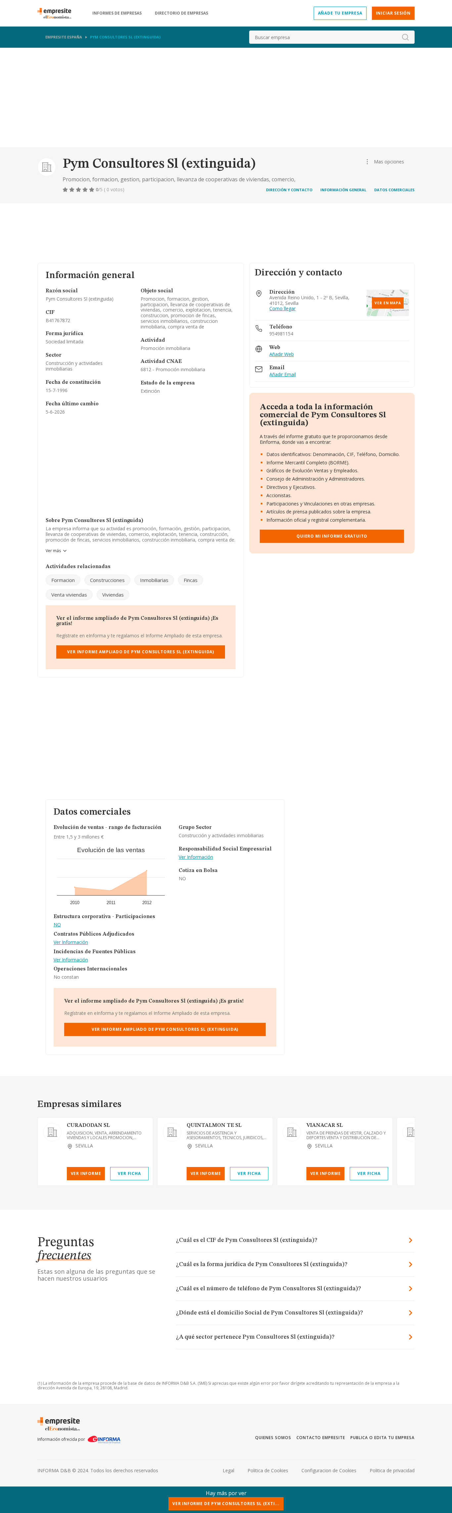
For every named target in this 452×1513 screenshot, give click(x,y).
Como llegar (282, 309)
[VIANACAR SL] (292, 1132)
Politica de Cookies (268, 1470)
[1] (66, 189)
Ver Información (71, 942)
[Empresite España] (56, 13)
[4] (85, 189)
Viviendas (113, 594)
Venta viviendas (69, 594)
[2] (72, 189)
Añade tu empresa (340, 13)
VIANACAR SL (324, 1125)
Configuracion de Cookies (328, 1470)
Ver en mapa (388, 303)
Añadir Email (282, 375)
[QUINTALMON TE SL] (172, 1132)
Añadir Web (281, 354)
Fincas (191, 580)
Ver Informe (86, 1173)
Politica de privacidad (392, 1470)
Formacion (63, 580)
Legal (228, 1470)
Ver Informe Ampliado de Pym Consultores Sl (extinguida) (140, 652)
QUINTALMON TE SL (214, 1125)
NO (57, 925)
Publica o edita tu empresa (382, 1437)
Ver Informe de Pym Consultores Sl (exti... (226, 1503)
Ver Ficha (129, 1173)
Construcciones (107, 580)
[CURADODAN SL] (52, 1132)
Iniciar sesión (393, 13)
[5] (92, 189)
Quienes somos (273, 1437)
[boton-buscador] (405, 37)
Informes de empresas (117, 13)
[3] (79, 189)
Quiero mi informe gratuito (331, 536)
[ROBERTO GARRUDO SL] (411, 1132)
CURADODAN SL (88, 1125)
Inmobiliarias (154, 580)
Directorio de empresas (181, 13)
